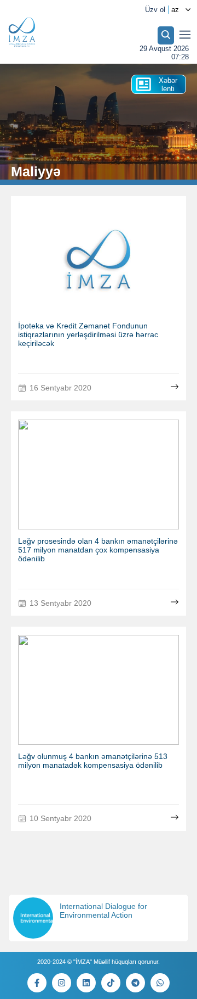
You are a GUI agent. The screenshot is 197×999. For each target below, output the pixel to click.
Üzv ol (155, 9)
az (175, 9)
